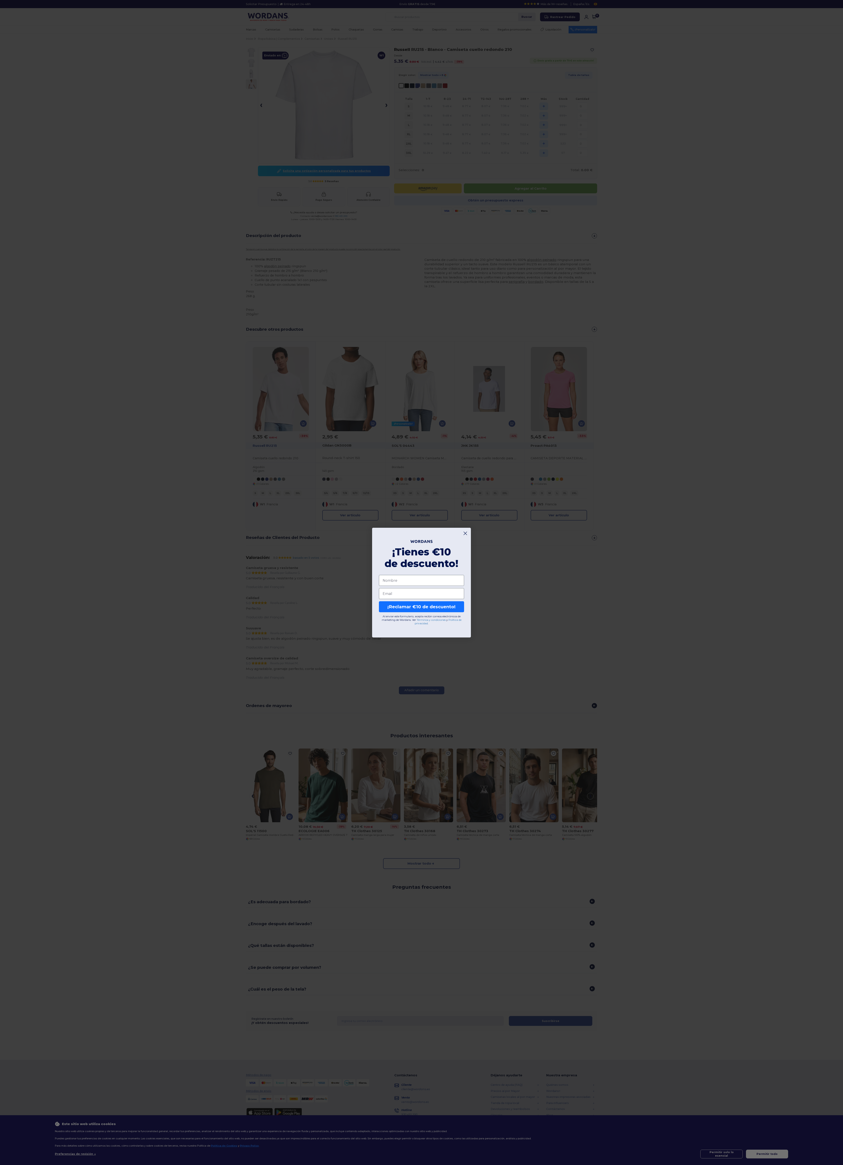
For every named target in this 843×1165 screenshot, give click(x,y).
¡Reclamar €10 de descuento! (421, 606)
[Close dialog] (465, 533)
